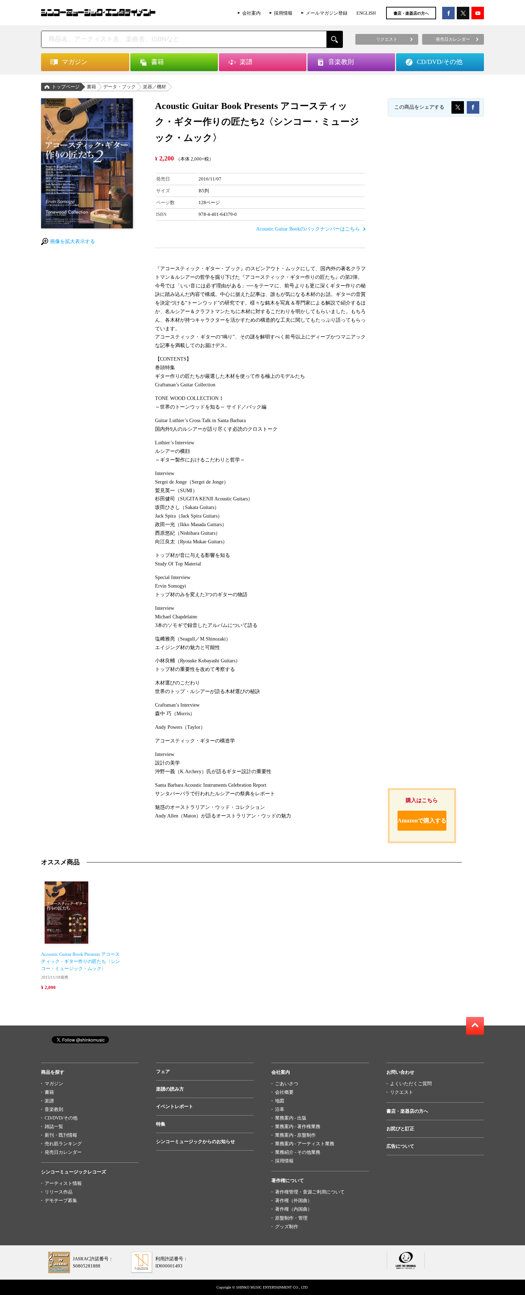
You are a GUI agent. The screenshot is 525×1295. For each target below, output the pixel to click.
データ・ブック (119, 86)
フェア (163, 1071)
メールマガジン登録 (327, 13)
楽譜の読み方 (170, 1089)
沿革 (279, 1109)
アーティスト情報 (63, 1183)
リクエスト (401, 1092)
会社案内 (251, 13)
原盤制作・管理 (291, 1218)
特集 (160, 1124)
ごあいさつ (286, 1083)
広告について (400, 1146)
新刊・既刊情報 (61, 1135)
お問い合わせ (400, 1072)
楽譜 (49, 1100)
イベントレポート (174, 1106)
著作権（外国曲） (293, 1200)
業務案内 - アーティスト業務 (304, 1143)
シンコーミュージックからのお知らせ (195, 1141)
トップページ (66, 86)
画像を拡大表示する (72, 241)
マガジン (54, 1083)
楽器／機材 (154, 86)
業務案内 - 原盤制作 (295, 1135)
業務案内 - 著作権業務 (297, 1126)
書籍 (91, 86)
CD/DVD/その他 (61, 1118)
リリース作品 (58, 1192)
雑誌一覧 (54, 1126)
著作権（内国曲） (293, 1209)
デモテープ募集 (61, 1200)
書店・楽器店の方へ (411, 13)
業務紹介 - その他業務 (297, 1152)
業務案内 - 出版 (290, 1118)
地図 (279, 1100)
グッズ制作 (286, 1226)
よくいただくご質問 (411, 1083)
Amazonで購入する (422, 820)
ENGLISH (366, 13)
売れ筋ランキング (63, 1143)
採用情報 (283, 13)
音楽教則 (54, 1109)
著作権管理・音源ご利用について (310, 1192)
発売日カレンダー (63, 1152)
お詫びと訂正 (400, 1128)
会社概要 (284, 1092)
